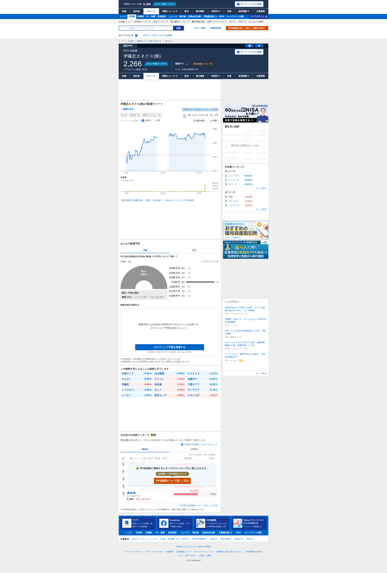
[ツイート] (259, 45)
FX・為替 (150, 16)
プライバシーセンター (154, 552)
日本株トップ (125, 21)
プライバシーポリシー (134, 552)
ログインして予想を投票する (169, 347)
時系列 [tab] (249, 539)
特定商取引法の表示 (254, 552)
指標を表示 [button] (128, 109)
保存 (215, 120)
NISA (221, 16)
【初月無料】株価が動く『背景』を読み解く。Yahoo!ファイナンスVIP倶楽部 (157, 200)
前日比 (145, 449)
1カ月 (194, 115)
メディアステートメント (203, 552)
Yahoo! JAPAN (204, 546)
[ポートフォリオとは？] (136, 35)
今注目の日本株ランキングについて (201, 444)
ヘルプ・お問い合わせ (187, 555)
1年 (206, 115)
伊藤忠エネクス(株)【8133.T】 (149, 41)
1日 (184, 115)
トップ (123, 16)
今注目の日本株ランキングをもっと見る (198, 505)
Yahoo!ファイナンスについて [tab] (143, 539)
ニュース (173, 16)
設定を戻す (200, 120)
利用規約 (170, 552)
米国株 (140, 16)
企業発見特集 (215, 28)
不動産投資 (208, 16)
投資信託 (162, 16)
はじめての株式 (256, 21)
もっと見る (261, 188)
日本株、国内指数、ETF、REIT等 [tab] (173, 539)
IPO (231, 21)
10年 (216, 115)
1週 (189, 115)
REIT (240, 21)
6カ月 (201, 115)
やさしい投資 (199, 28)
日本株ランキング (142, 21)
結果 (194, 250)
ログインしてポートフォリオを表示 (157, 35)
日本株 (132, 16)
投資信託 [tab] (238, 539)
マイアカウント (257, 16)
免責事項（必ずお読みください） (229, 552)
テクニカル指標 (130, 120)
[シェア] (249, 45)
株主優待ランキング (179, 21)
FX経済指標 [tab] (225, 539)
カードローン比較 (235, 16)
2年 (211, 115)
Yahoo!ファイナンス (185, 546)
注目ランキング (160, 21)
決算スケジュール (215, 21)
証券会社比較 (194, 16)
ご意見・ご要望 (204, 555)
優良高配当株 (198, 21)
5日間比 (194, 449)
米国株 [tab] (212, 539)
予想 (145, 250)
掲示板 (182, 16)
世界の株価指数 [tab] (198, 539)
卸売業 (133, 50)
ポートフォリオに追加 (251, 52)
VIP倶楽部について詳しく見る (172, 480)
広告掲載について (183, 552)
